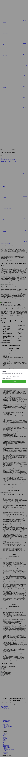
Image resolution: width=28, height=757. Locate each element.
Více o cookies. (8, 378)
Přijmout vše (14, 381)
